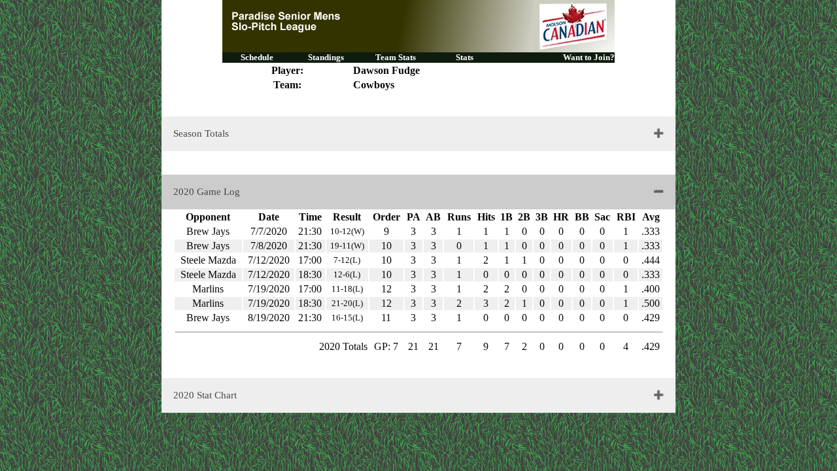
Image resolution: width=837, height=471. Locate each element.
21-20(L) (347, 303)
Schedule (257, 57)
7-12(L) (346, 260)
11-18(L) (347, 289)
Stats (464, 57)
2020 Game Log (206, 191)
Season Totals (201, 133)
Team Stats (395, 57)
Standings (326, 57)
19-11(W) (347, 246)
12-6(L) (346, 274)
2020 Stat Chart (205, 395)
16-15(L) (347, 318)
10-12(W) (347, 231)
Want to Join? (589, 57)
